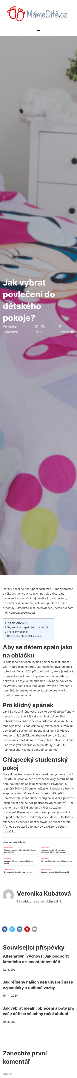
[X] (12, 929)
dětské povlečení (49, 711)
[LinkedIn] (19, 929)
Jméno (7, 1073)
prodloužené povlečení (33, 779)
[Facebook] (4, 929)
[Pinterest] (27, 929)
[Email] (34, 929)
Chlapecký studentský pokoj (24, 636)
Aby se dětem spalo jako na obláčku (28, 627)
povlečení (25, 662)
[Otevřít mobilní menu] (38, 29)
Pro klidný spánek (17, 631)
